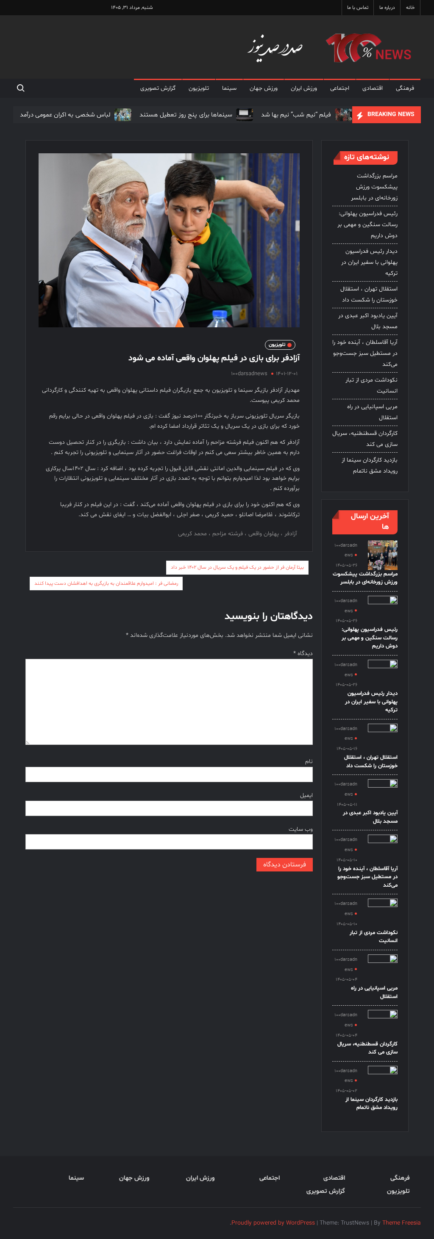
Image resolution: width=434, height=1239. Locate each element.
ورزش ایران (304, 88)
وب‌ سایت (301, 829)
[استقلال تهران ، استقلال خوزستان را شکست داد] (383, 738)
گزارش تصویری (157, 88)
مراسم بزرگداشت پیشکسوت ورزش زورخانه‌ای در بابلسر (374, 187)
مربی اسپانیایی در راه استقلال (372, 412)
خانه (410, 7)
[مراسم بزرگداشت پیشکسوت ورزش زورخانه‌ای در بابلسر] (383, 555)
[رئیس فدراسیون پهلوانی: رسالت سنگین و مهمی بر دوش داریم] (383, 611)
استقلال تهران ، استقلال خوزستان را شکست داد (369, 294)
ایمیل (306, 795)
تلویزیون (199, 88)
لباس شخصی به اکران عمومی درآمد (65, 115)
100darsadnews (249, 374)
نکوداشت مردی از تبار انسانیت (371, 385)
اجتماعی (339, 88)
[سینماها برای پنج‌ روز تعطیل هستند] (243, 115)
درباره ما (387, 7)
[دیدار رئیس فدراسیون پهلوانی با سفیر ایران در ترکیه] (383, 674)
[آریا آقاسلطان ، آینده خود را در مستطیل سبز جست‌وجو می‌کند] (383, 850)
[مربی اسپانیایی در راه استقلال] (383, 969)
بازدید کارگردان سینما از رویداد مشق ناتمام (370, 465)
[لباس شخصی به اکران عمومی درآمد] (121, 115)
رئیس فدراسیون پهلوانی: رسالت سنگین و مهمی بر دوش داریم (367, 225)
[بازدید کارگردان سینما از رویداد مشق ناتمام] (383, 1080)
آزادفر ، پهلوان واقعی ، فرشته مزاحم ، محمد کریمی (237, 534)
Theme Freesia (401, 1223)
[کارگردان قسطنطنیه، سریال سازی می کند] (383, 1025)
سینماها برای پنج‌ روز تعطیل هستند (185, 115)
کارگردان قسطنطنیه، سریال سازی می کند (365, 438)
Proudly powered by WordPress (273, 1223)
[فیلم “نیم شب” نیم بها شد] (342, 115)
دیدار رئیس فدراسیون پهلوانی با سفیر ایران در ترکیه (369, 262)
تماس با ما (357, 7)
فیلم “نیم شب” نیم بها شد (296, 115)
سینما (229, 88)
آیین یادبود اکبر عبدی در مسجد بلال (368, 321)
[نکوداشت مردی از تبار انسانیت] (383, 914)
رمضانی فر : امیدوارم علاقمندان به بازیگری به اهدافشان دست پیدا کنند (106, 583)
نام (309, 762)
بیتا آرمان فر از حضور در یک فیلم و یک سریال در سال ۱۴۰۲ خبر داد (237, 567)
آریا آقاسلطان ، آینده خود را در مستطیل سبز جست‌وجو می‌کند (365, 353)
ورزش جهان (264, 88)
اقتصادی (372, 88)
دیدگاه (303, 654)
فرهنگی (405, 88)
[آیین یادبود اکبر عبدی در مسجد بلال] (383, 794)
